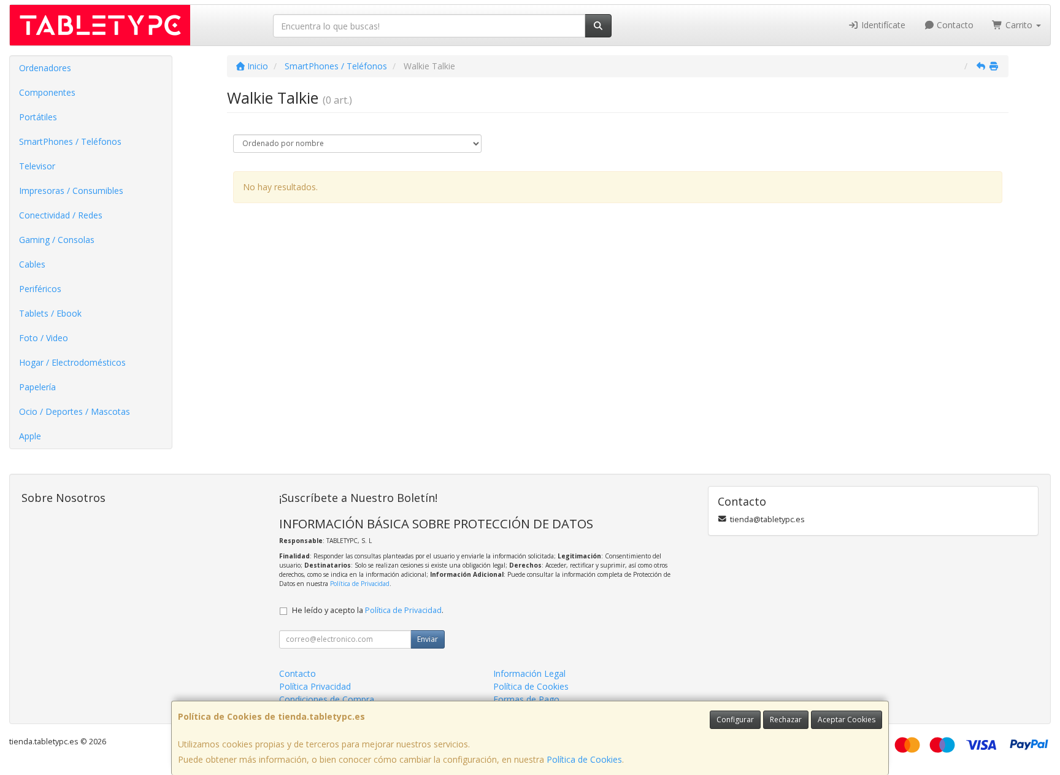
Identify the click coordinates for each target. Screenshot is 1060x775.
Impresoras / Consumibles (71, 190)
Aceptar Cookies (846, 719)
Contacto (954, 25)
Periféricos (40, 289)
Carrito (1019, 25)
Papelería (37, 387)
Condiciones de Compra (326, 699)
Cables (32, 264)
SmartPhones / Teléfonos (70, 141)
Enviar (427, 639)
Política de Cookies (584, 759)
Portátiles (38, 117)
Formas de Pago (526, 699)
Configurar (735, 719)
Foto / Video (43, 338)
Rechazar (786, 719)
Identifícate (882, 25)
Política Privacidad (315, 686)
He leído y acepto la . (368, 610)
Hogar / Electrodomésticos (72, 362)
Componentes (47, 92)
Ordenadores (45, 68)
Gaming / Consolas (56, 239)
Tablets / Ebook (50, 313)
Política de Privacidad (360, 583)
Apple (30, 436)
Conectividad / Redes (60, 215)
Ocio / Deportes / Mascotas (74, 411)
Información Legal (529, 673)
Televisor (37, 166)
